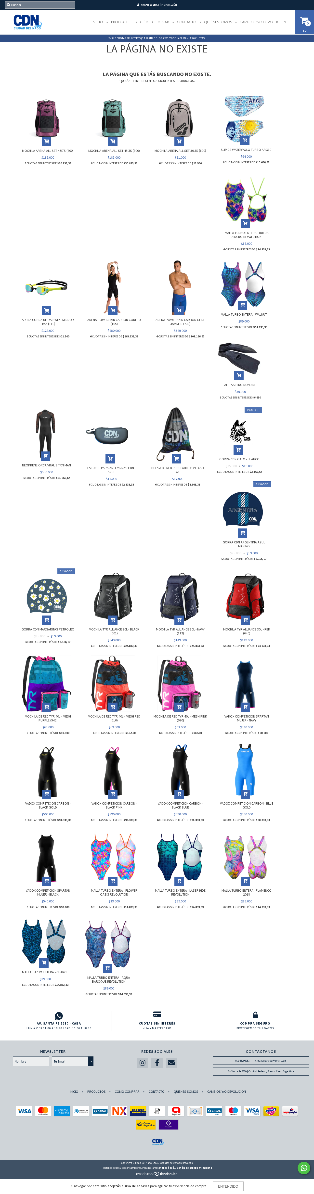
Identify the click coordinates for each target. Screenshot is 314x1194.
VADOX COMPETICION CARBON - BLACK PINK (114, 805)
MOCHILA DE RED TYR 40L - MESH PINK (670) (180, 718)
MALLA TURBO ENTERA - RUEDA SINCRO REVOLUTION (247, 235)
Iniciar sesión (169, 4)
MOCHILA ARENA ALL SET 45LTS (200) (48, 150)
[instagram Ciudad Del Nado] (142, 1063)
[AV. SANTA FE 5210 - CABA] (58, 1016)
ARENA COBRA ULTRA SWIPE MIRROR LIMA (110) (48, 322)
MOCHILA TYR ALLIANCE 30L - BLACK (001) (114, 631)
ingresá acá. (167, 1167)
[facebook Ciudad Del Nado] (157, 1063)
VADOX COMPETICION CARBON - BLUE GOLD (246, 805)
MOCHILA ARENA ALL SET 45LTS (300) (114, 150)
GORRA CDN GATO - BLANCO (239, 459)
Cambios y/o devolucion (262, 22)
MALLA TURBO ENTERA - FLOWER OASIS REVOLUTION (114, 892)
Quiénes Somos (217, 22)
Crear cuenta (150, 4)
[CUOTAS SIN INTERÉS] (157, 1016)
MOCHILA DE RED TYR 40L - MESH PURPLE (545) (48, 718)
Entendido (228, 1186)
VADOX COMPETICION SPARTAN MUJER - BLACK (48, 892)
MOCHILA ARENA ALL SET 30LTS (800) (180, 150)
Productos (121, 22)
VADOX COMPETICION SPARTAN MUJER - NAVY (246, 718)
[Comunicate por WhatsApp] (304, 1168)
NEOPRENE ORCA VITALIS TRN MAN (46, 465)
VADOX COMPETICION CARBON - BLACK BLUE (180, 805)
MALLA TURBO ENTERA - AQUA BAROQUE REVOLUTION (108, 979)
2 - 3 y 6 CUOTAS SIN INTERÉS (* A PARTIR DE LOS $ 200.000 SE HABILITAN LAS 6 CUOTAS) (157, 38)
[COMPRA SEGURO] (255, 1016)
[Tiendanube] (157, 1175)
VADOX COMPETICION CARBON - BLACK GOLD (48, 805)
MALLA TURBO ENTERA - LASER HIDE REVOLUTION (180, 892)
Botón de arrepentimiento (194, 1167)
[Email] (171, 1063)
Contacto (186, 22)
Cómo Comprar (154, 22)
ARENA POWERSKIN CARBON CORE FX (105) (114, 322)
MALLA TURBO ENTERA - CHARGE (45, 972)
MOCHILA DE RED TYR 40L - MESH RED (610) (114, 718)
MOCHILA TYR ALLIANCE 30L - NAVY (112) (180, 631)
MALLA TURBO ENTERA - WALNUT (244, 314)
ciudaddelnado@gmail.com (271, 1060)
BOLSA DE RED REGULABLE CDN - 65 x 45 (177, 470)
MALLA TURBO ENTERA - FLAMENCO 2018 (247, 892)
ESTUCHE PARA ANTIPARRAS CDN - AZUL (111, 470)
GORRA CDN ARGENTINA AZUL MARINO (244, 544)
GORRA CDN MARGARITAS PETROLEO (48, 629)
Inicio (97, 22)
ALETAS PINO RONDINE (240, 385)
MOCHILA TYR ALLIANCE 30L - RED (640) (246, 631)
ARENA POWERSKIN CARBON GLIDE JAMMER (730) (180, 322)
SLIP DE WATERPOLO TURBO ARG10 (246, 149)
